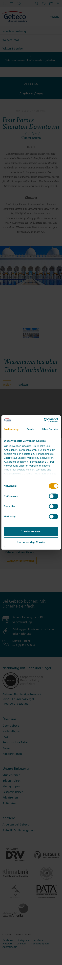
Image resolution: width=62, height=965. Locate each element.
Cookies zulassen (31, 531)
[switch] (53, 496)
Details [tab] (30, 429)
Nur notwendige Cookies (31, 542)
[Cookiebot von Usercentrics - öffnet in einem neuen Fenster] (44, 420)
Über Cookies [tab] (50, 429)
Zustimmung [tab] (11, 429)
